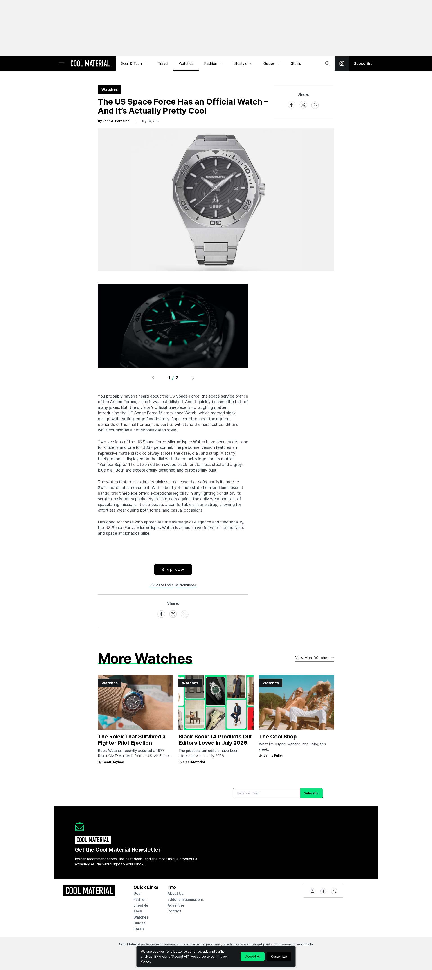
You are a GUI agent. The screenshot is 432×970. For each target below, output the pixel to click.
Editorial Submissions (185, 899)
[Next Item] (193, 377)
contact (174, 911)
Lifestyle (240, 63)
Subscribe (363, 63)
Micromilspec (186, 585)
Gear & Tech (131, 63)
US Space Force (161, 585)
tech (137, 911)
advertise (175, 905)
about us (175, 893)
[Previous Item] (153, 377)
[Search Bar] (327, 63)
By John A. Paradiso (114, 121)
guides (139, 923)
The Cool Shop (278, 736)
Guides (269, 63)
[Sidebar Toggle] (61, 63)
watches (140, 917)
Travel (163, 63)
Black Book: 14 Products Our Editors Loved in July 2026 (215, 739)
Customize (279, 956)
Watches (186, 63)
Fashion (210, 63)
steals (296, 63)
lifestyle (140, 905)
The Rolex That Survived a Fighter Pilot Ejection (132, 739)
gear (137, 893)
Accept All (252, 956)
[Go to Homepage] (90, 63)
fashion (139, 899)
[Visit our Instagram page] (341, 63)
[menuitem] (134, 63)
